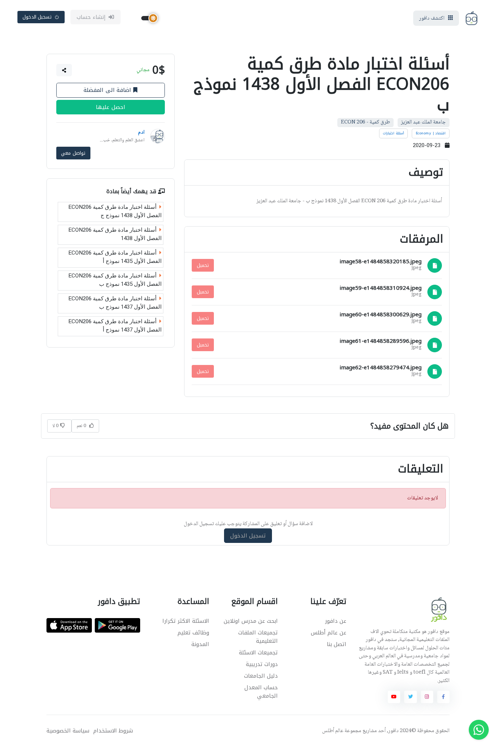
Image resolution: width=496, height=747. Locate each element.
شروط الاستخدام (113, 731)
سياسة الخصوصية (67, 731)
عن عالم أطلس (328, 633)
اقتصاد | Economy (431, 133)
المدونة (200, 644)
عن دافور (335, 621)
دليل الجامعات (261, 676)
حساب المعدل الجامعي (261, 691)
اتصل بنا (336, 644)
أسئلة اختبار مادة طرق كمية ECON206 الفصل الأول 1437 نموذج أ (115, 325)
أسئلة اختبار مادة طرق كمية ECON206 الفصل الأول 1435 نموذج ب (115, 280)
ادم (141, 132)
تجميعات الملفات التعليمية (258, 637)
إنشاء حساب (91, 17)
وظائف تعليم (193, 633)
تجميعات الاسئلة (258, 652)
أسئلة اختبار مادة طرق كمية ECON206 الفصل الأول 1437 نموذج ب (115, 303)
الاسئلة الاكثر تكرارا (185, 621)
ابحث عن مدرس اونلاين (251, 621)
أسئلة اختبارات (393, 133)
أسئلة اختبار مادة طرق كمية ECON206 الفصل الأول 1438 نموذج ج (115, 211)
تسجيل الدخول (37, 16)
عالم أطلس (332, 731)
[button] (64, 70)
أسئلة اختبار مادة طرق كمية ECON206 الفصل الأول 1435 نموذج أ (115, 257)
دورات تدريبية (262, 664)
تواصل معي (73, 153)
